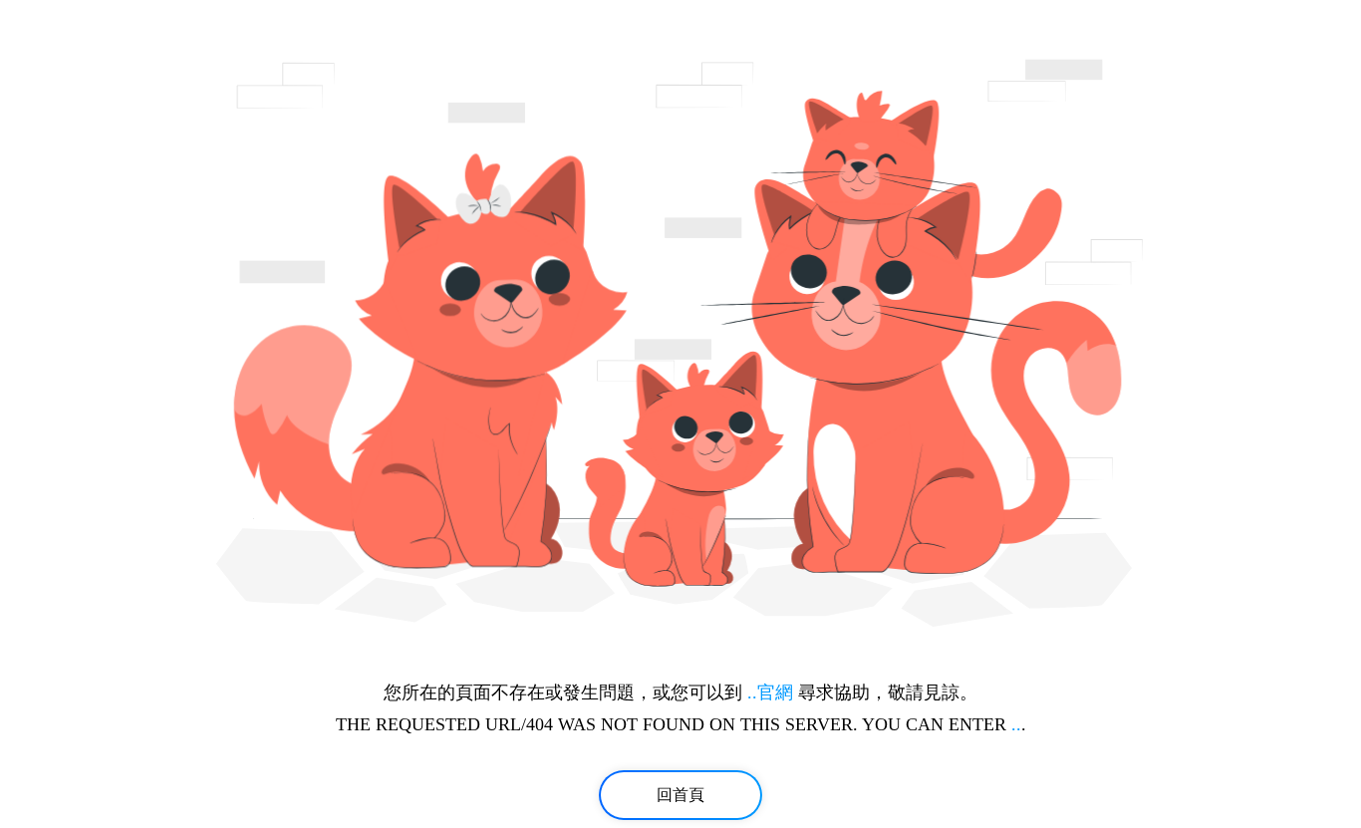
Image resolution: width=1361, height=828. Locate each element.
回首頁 (680, 794)
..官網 (770, 692)
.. (1016, 724)
